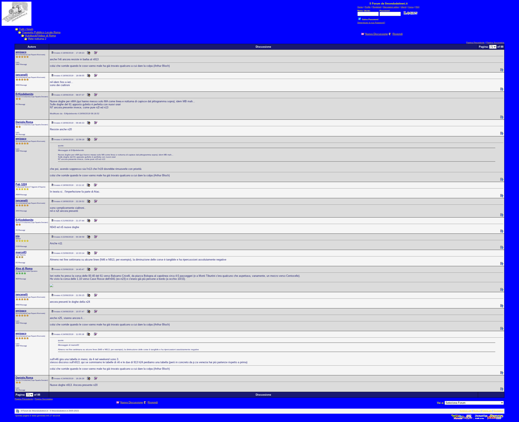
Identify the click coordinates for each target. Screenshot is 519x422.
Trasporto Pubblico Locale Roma (41, 32)
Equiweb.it (498, 411)
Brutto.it (476, 411)
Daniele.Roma (24, 122)
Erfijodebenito (24, 94)
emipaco (21, 52)
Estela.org (487, 411)
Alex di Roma (24, 268)
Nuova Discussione (376, 34)
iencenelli (22, 74)
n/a (17, 236)
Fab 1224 (21, 184)
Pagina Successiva (495, 42)
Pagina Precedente (475, 42)
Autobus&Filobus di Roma (40, 35)
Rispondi (397, 34)
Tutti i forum (26, 29)
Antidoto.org (465, 411)
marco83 (21, 252)
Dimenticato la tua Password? (371, 23)
